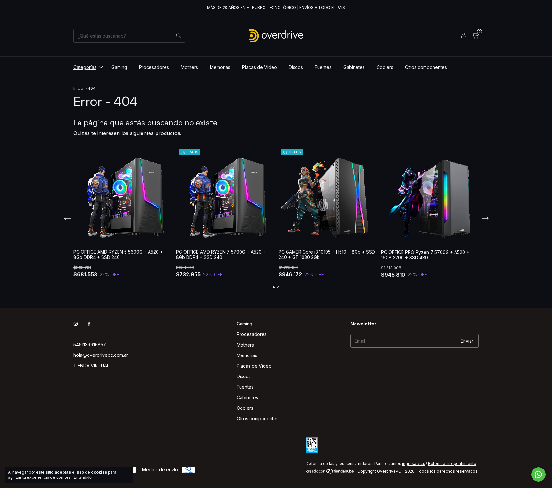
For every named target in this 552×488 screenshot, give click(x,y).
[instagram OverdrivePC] (75, 323)
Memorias (220, 67)
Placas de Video (259, 67)
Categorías (84, 67)
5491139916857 (89, 344)
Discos (296, 67)
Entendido (83, 477)
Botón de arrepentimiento (452, 463)
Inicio (78, 88)
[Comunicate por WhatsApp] (538, 474)
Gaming (119, 67)
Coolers (385, 67)
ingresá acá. (413, 463)
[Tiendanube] (330, 472)
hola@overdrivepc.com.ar (100, 355)
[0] (475, 36)
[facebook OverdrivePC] (89, 323)
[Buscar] (178, 35)
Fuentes (323, 67)
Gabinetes (354, 67)
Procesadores (154, 67)
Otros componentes (426, 67)
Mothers (189, 67)
